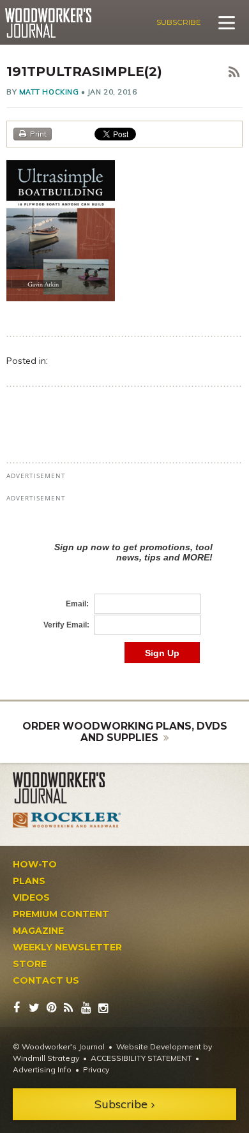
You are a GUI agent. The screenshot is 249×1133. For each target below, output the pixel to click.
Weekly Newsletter (67, 947)
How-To (35, 864)
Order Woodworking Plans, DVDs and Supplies (124, 732)
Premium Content (61, 914)
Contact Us (46, 980)
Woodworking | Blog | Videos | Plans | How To (48, 23)
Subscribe (178, 22)
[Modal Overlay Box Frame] (124, 589)
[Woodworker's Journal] (67, 788)
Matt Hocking (49, 91)
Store (30, 964)
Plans (29, 881)
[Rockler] (67, 820)
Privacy (96, 1069)
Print (38, 134)
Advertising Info (42, 1069)
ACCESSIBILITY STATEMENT (141, 1058)
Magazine (38, 930)
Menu (226, 22)
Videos (31, 897)
